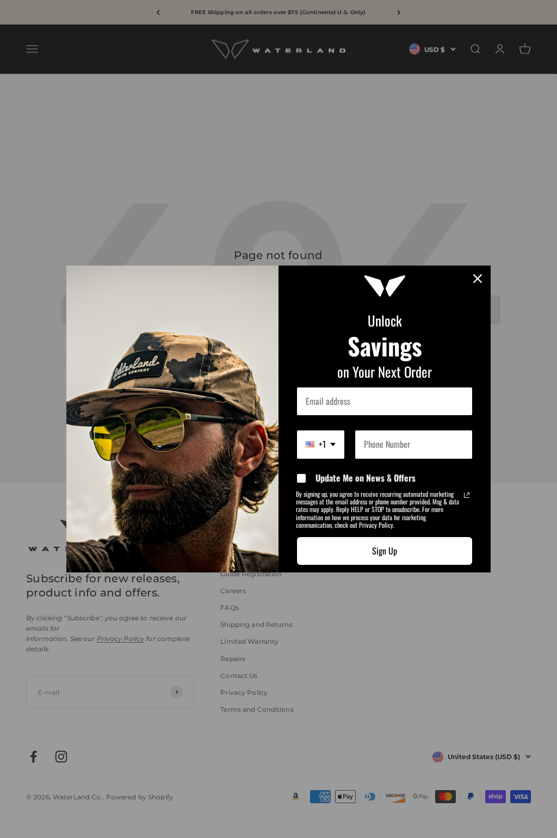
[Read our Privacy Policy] (466, 495)
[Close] (478, 279)
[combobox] (320, 444)
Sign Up (384, 550)
